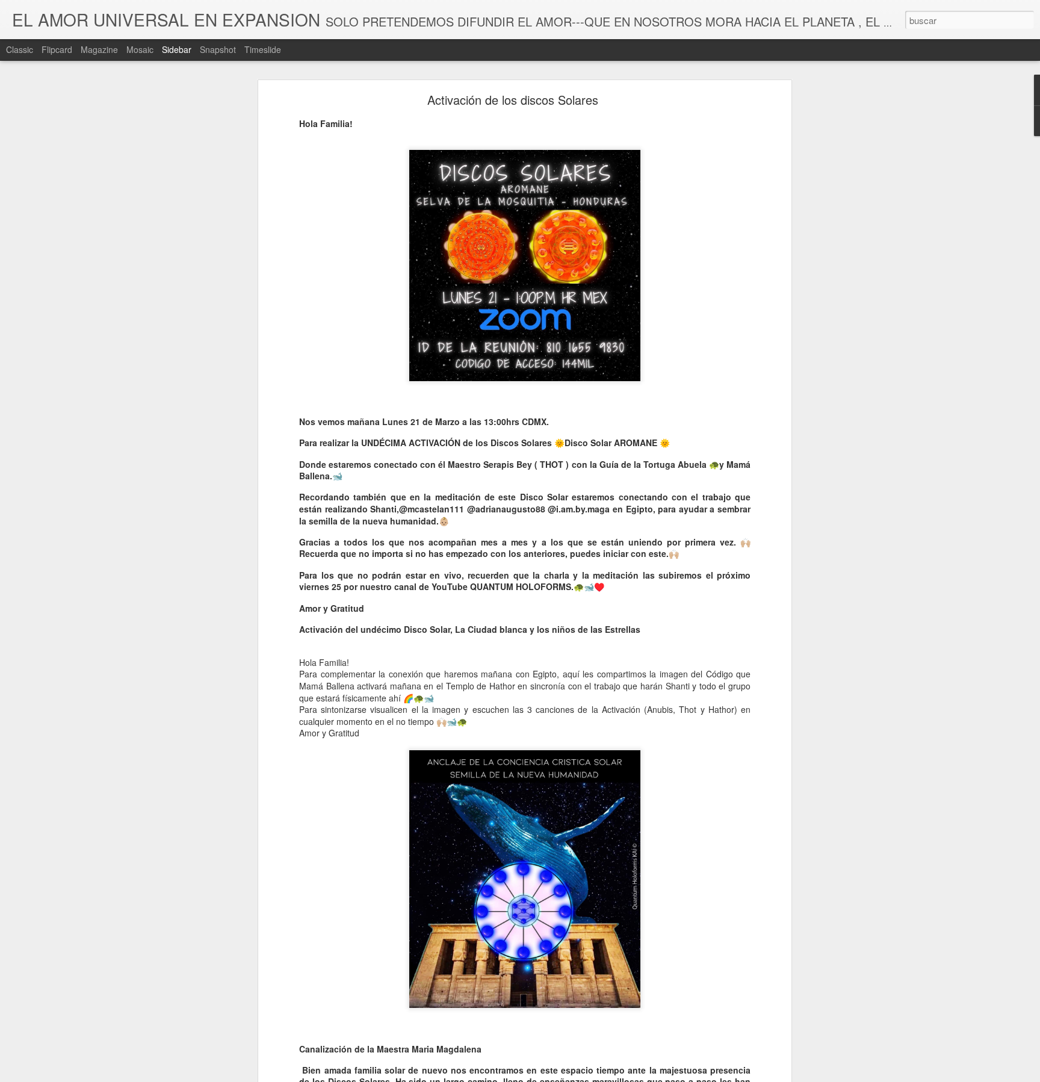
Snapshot (218, 49)
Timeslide (262, 49)
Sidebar (176, 49)
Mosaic (139, 49)
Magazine (99, 49)
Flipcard (57, 49)
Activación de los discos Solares (512, 99)
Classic (19, 49)
